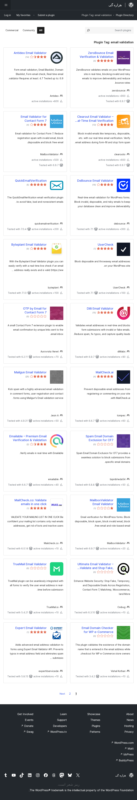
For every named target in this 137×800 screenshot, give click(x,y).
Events (29, 720)
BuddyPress (124, 760)
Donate (27, 726)
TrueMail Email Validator (30, 564)
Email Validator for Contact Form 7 (34, 118)
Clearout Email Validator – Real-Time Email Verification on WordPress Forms (93, 119)
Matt (129, 748)
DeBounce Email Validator (95, 180)
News (130, 720)
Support (62, 720)
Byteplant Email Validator (29, 244)
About (130, 714)
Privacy (129, 731)
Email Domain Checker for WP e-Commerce (97, 629)
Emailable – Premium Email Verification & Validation (28, 438)
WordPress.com (122, 742)
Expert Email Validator (31, 628)
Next (62, 693)
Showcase (93, 714)
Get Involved (25, 714)
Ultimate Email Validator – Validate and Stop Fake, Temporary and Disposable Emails (94, 566)
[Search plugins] (88, 30)
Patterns (95, 731)
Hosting (129, 726)
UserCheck (105, 244)
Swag (28, 731)
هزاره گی (120, 775)
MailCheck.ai (104, 372)
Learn (63, 714)
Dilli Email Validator (100, 308)
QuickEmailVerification (31, 180)
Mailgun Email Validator (30, 372)
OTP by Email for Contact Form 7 (35, 310)
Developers (60, 726)
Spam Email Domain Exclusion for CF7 (99, 438)
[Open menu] (5, 5)
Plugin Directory (125, 15)
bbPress (127, 754)
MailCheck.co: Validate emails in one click (31, 502)
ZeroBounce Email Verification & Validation (96, 54)
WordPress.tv (57, 731)
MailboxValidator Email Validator (101, 502)
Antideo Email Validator (30, 53)
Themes (95, 720)
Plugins (96, 726)
